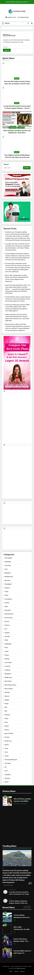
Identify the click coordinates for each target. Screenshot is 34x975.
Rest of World (9, 733)
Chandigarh (8, 584)
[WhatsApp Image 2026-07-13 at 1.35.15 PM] (17, 445)
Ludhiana (7, 670)
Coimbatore (8, 599)
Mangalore (8, 674)
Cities (6, 595)
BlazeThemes (21, 968)
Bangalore (8, 573)
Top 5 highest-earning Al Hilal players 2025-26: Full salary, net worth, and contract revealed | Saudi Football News (17, 157)
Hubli (6, 640)
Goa (6, 629)
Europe (7, 621)
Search (6, 164)
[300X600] (17, 391)
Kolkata (7, 659)
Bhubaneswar (9, 576)
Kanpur (7, 655)
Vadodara (8, 774)
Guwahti (7, 636)
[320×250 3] (17, 503)
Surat (6, 748)
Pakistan (7, 715)
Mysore (7, 696)
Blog (11, 971)
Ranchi (7, 730)
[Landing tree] (17, 221)
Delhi (6, 606)
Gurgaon (7, 633)
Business (7, 580)
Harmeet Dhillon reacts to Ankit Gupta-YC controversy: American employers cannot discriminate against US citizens (17, 299)
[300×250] (17, 196)
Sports (17, 78)
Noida (6, 703)
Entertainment (9, 614)
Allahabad (21, 127)
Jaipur (7, 651)
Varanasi (7, 778)
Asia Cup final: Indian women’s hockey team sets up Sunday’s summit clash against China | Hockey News (17, 84)
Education (8, 610)
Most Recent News (10, 685)
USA (6, 771)
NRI (6, 707)
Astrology (8, 565)
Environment (8, 618)
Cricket (7, 603)
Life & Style (8, 662)
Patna (6, 718)
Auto (6, 569)
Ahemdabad (12, 127)
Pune (6, 722)
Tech (6, 752)
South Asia (8, 741)
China (6, 591)
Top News (8, 763)
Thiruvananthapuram (11, 759)
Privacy (16, 971)
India (6, 647)
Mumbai (7, 692)
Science (7, 737)
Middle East (8, 677)
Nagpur (7, 700)
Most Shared (9, 688)
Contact (22, 971)
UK (6, 767)
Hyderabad (8, 644)
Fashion (7, 625)
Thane (7, 756)
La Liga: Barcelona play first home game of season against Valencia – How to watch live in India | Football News (17, 108)
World (6, 782)
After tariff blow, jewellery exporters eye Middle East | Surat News (22, 801)
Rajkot (7, 726)
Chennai (7, 588)
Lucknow (7, 666)
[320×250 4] (17, 529)
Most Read (8, 681)
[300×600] (17, 389)
